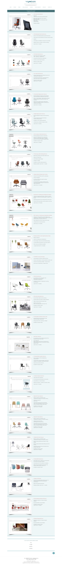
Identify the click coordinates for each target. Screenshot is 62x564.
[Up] (54, 553)
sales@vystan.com (35, 558)
